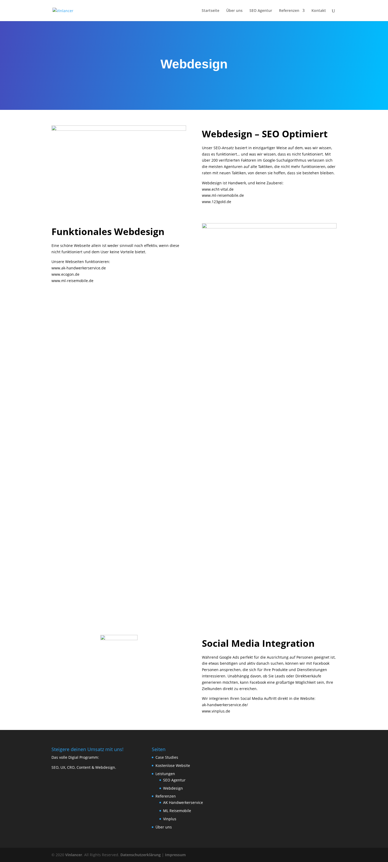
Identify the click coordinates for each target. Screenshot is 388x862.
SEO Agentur (260, 11)
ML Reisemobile (177, 810)
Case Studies (166, 757)
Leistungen (165, 773)
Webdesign (173, 788)
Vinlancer (73, 854)
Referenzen (289, 11)
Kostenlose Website (172, 765)
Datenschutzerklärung (140, 854)
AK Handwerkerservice (183, 802)
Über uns (234, 11)
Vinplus (169, 818)
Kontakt (318, 11)
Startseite (210, 11)
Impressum (175, 854)
